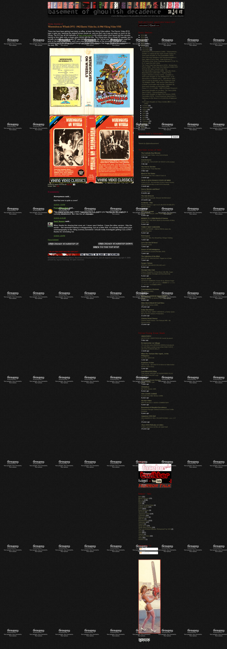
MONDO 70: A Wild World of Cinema (154, 218)
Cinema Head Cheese (149, 318)
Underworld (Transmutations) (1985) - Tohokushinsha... (160, 51)
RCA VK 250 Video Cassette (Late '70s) (154, 69)
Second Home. (146, 191)
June (144, 113)
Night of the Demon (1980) (149, 305)
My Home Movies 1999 (148, 389)
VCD (140, 531)
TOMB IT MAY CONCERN (150, 227)
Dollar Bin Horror (147, 310)
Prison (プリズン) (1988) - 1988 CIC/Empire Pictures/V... (160, 88)
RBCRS (141, 519)
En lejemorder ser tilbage (150, 343)
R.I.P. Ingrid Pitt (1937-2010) (151, 63)
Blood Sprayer (143, 498)
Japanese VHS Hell (148, 416)
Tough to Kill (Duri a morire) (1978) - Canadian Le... (158, 75)
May (144, 115)
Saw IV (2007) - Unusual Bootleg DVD (154, 92)
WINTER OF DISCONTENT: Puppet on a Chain (156, 258)
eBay (140, 537)
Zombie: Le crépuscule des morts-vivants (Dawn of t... (159, 53)
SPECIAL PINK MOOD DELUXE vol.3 (153, 265)
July (143, 111)
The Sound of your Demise (151, 380)
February (145, 121)
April (144, 117)
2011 (143, 44)
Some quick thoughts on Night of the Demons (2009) (158, 94)
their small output (85, 35)
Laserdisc (141, 515)
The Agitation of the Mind (150, 256)
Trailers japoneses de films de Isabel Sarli (154, 427)
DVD (140, 508)
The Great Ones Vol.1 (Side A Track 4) (153, 175)
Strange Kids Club (148, 270)
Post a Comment (53, 239)
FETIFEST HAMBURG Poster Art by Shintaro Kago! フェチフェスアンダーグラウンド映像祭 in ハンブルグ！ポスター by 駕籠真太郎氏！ (158, 282)
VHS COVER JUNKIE (149, 394)
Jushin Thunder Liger (148, 382)
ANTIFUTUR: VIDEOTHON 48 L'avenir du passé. (157, 338)
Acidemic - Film (147, 203)
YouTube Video (143, 536)
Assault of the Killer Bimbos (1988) (152, 396)
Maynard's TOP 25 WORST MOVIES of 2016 (155, 298)
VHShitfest (145, 387)
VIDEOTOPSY (146, 336)
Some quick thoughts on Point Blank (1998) (155, 86)
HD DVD (141, 512)
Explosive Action (147, 362)
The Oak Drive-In (147, 196)
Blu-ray (141, 500)
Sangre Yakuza (146, 263)
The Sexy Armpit (147, 211)
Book (140, 502)
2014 (143, 37)
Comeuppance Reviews (150, 289)
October (145, 105)
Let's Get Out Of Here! (149, 242)
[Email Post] (74, 184)
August (144, 109)
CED (140, 503)
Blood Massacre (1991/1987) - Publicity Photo (156, 73)
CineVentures (146, 160)
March (144, 119)
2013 (143, 39)
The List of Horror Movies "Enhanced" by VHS (154, 529)
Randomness (143, 520)
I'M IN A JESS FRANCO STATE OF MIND (156, 180)
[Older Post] (115, 244)
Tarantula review (146, 244)
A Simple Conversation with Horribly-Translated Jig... (158, 84)
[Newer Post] (63, 244)
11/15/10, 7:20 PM (59, 204)
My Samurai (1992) (147, 291)
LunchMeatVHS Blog (149, 371)
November (145, 50)
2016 (143, 35)
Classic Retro (143, 507)
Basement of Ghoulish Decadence (154, 407)
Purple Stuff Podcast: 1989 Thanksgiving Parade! (156, 213)
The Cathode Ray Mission (150, 153)
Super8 (141, 524)
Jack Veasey (59, 221)
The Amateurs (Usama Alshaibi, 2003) (153, 251)
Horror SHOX (146, 278)
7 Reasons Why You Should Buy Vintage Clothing (156, 238)
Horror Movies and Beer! (150, 189)
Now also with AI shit (147, 358)
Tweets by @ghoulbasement (148, 143)
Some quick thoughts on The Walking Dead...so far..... (159, 76)
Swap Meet (142, 526)
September (146, 107)
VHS (57, 186)
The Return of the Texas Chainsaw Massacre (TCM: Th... (160, 61)
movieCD (141, 539)
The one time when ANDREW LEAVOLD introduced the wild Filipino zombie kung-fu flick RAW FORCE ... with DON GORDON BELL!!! (158, 347)
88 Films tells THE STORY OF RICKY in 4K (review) (158, 162)
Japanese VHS (143, 514)
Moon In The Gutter (148, 173)
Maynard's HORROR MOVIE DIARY (154, 296)
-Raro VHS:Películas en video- (152, 425)
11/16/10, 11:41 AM (60, 218)
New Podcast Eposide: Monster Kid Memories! (156, 198)
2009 (143, 125)
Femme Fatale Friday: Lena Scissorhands (154, 155)
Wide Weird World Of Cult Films (152, 303)
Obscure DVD (143, 517)
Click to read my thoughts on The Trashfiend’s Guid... (159, 80)
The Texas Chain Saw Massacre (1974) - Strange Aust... (160, 65)
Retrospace (145, 236)
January (145, 123)
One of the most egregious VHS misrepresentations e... (159, 57)
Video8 (141, 534)
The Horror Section (148, 167)
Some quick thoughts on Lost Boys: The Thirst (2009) (159, 90)
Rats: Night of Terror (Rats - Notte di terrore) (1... (157, 59)
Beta (140, 496)
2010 (143, 46)
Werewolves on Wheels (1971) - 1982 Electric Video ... (159, 78)
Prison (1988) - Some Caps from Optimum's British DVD (160, 67)
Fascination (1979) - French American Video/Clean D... (159, 96)
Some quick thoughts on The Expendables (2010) (158, 55)
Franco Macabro (61, 208)
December (145, 48)
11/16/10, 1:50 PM (59, 236)
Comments (145, 553)
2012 (143, 41)
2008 (143, 127)
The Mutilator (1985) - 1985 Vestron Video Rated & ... (159, 82)
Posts (143, 549)
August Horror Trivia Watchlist (150, 169)
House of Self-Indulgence (150, 249)
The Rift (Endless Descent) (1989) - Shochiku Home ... (159, 71)
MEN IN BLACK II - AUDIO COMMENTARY (155, 402)
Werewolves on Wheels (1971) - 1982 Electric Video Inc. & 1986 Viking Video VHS (84, 26)
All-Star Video (146, 400)
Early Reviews (143, 510)
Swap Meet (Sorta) (145, 527)
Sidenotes (142, 522)
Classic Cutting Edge (145, 505)
